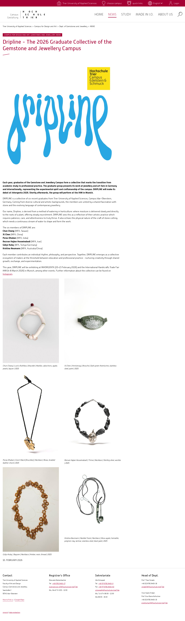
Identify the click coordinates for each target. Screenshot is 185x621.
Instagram (7, 274)
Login (176, 3)
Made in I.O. (144, 14)
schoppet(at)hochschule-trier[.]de (107, 590)
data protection (14, 612)
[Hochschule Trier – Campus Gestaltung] (24, 14)
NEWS (112, 14)
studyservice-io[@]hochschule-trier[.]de (63, 587)
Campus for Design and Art (45, 26)
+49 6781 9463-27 (58, 584)
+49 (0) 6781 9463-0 (105, 584)
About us (165, 14)
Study (126, 14)
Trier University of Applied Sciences (17, 26)
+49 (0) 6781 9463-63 (106, 587)
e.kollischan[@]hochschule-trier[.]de (155, 603)
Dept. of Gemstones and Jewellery (73, 26)
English (156, 3)
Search (180, 14)
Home (99, 14)
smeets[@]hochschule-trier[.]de (153, 587)
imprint (5, 612)
